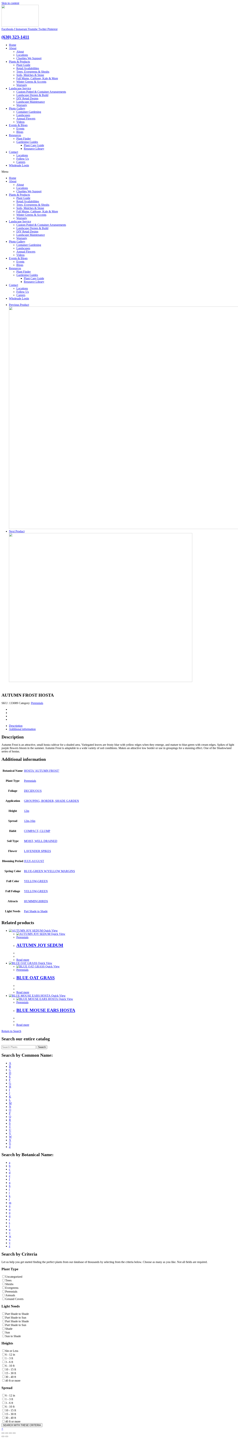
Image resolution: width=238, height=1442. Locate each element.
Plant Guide (23, 65)
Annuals (10, 1295)
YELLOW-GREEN (36, 881)
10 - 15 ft (10, 1369)
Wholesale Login (19, 165)
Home (12, 44)
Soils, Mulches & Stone (30, 75)
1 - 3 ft (9, 1358)
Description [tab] (15, 725)
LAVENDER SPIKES (37, 851)
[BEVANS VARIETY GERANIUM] (100, 681)
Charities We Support (28, 58)
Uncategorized (13, 1276)
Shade (8, 1328)
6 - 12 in (10, 1354)
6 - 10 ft (10, 1365)
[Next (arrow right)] (6, 1436)
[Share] (10, 1433)
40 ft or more (12, 1380)
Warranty (21, 85)
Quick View (50, 930)
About (12, 48)
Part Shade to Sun (15, 1317)
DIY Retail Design (27, 98)
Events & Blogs (18, 125)
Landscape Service (20, 88)
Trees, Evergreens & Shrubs (32, 71)
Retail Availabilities (27, 68)
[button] (11, 1031)
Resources (15, 135)
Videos (20, 121)
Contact (13, 152)
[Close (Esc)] (14, 1433)
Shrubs (9, 1284)
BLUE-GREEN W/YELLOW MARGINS (49, 871)
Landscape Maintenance (30, 101)
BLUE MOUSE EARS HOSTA (45, 1010)
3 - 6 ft (9, 1362)
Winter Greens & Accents (31, 81)
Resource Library (34, 148)
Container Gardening (28, 111)
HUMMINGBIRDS (36, 901)
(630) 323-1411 (15, 37)
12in (26, 810)
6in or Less (11, 1350)
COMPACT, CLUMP (37, 831)
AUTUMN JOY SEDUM (39, 945)
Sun (7, 1332)
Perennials (37, 703)
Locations (22, 55)
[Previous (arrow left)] (2, 1436)
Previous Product (19, 304)
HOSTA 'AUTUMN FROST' (41, 770)
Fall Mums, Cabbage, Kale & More (37, 78)
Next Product (17, 531)
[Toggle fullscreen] (6, 1433)
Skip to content (10, 3)
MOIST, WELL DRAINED (40, 841)
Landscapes (23, 115)
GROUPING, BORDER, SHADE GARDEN (51, 800)
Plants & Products (19, 61)
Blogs (19, 131)
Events (20, 128)
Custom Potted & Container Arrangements (41, 91)
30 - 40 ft (10, 1376)
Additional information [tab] (22, 729)
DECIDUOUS (33, 790)
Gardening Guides (27, 141)
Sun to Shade (13, 1336)
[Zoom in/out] (2, 1433)
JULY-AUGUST (34, 861)
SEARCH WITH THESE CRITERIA (22, 1425)
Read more (22, 959)
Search (42, 1047)
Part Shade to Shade (36, 911)
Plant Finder (23, 138)
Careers (20, 162)
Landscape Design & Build (32, 95)
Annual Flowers (25, 118)
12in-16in (29, 820)
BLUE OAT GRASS (35, 977)
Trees (8, 1280)
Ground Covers (14, 1299)
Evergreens (11, 1287)
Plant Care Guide (34, 145)
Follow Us (22, 158)
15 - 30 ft (10, 1373)
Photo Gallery (17, 108)
